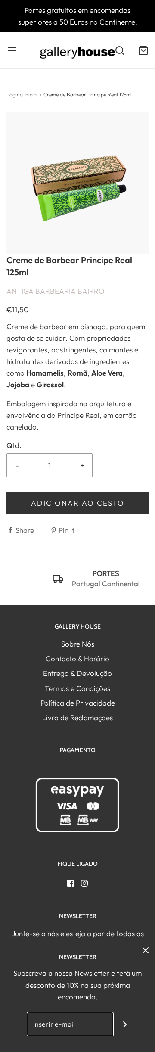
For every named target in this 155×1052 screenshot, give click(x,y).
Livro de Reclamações (77, 717)
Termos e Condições (77, 688)
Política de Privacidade (77, 702)
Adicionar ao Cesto (77, 502)
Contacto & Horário (77, 658)
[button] (77, 183)
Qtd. (14, 445)
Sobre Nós (77, 643)
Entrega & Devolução (77, 673)
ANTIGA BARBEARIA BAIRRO (55, 291)
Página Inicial (22, 94)
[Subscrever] (125, 1024)
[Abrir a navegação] (12, 50)
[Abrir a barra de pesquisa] (119, 50)
